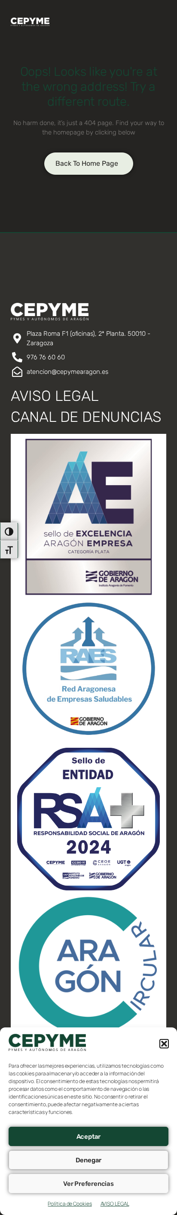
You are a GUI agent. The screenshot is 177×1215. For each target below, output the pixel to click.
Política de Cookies (70, 1203)
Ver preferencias (88, 1184)
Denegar (89, 1160)
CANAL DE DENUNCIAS (86, 417)
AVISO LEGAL (115, 1203)
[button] (164, 1043)
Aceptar (88, 1136)
